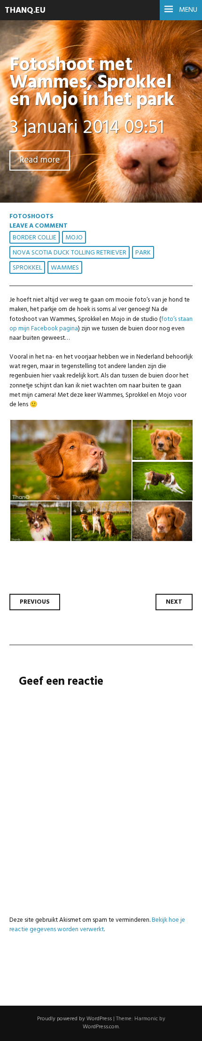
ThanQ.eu (25, 10)
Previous (35, 602)
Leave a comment (38, 226)
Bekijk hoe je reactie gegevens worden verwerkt (97, 924)
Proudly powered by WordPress (74, 1019)
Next (174, 602)
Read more (40, 160)
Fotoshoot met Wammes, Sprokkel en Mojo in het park (91, 82)
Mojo (74, 237)
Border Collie (34, 237)
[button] (70, 460)
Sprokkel (27, 267)
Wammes (65, 267)
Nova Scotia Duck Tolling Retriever (69, 252)
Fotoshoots (31, 216)
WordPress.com (101, 1027)
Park (143, 252)
